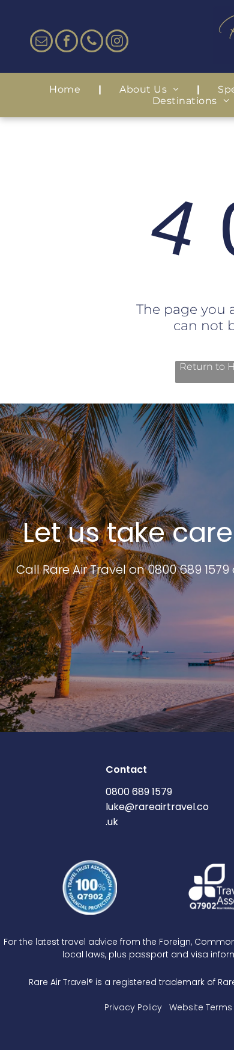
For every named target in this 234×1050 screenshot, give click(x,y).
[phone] (91, 42)
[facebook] (66, 42)
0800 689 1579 (188, 569)
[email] (41, 42)
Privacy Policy (133, 1007)
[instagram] (117, 42)
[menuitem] (66, 89)
